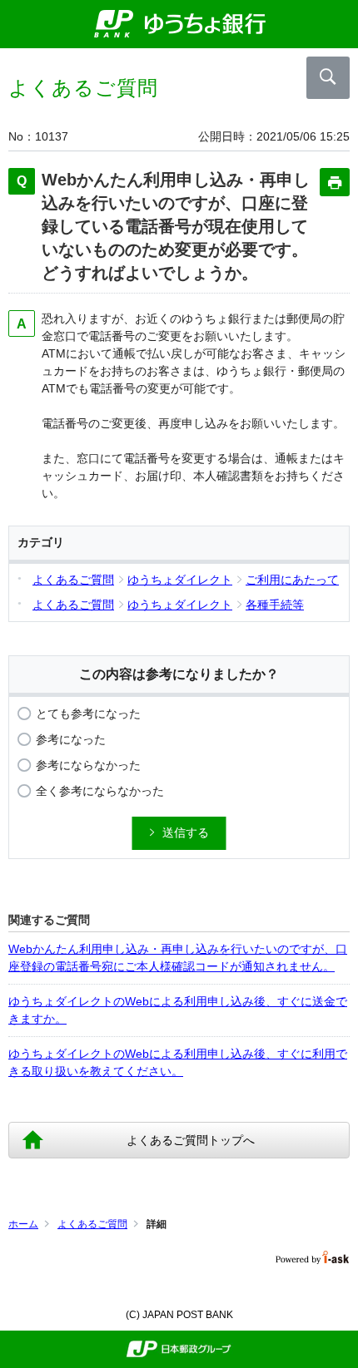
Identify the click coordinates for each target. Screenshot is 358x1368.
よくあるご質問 (92, 1224)
